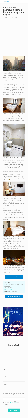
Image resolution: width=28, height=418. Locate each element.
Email (5, 376)
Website (5, 384)
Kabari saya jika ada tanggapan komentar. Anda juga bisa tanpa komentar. (13, 402)
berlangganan (13, 402)
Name (5, 369)
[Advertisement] (14, 39)
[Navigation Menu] (24, 1)
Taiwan (15, 17)
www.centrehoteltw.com (10, 289)
